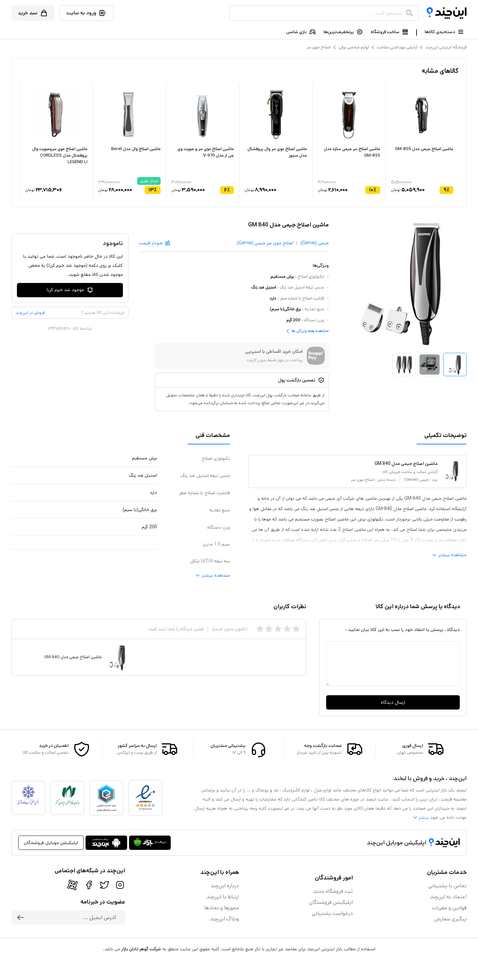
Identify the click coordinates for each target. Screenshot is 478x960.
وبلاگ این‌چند (224, 919)
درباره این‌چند (225, 886)
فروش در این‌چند (30, 313)
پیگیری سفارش (450, 919)
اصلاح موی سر (319, 47)
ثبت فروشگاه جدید (333, 891)
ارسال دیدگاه (393, 702)
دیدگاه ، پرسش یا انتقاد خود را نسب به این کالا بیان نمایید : (402, 629)
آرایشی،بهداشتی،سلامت (397, 47)
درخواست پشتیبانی (332, 913)
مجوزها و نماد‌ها (221, 908)
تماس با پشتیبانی (447, 886)
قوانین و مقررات (449, 908)
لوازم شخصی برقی (354, 47)
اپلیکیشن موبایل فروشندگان (51, 842)
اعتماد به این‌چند (448, 897)
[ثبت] (20, 917)
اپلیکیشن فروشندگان (331, 902)
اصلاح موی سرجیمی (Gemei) (265, 243)
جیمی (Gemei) (314, 243)
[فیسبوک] (89, 885)
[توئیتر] (104, 885)
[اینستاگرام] (120, 885)
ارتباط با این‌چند (222, 897)
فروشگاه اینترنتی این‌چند (446, 47)
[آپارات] (72, 885)
